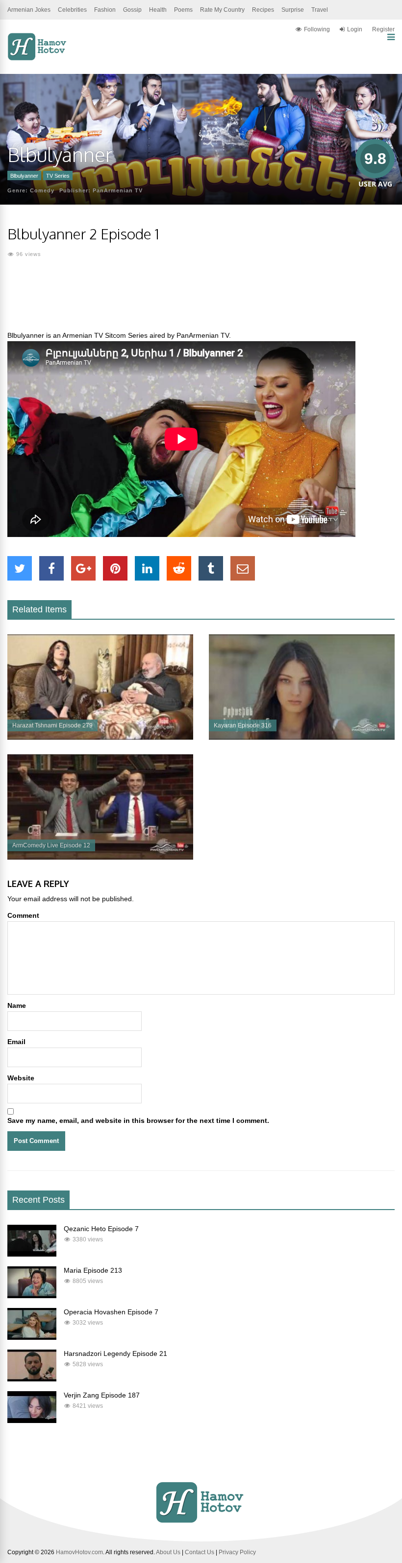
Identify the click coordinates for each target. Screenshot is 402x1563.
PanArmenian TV (118, 190)
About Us (168, 1552)
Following (317, 29)
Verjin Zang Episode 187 (102, 1395)
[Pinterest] (115, 568)
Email (16, 1042)
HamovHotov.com (79, 1552)
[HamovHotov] (38, 58)
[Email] (242, 568)
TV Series (58, 176)
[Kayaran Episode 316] (302, 737)
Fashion (105, 9)
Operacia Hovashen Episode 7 (111, 1312)
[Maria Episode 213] (31, 1296)
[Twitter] (19, 568)
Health (158, 9)
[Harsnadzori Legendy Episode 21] (31, 1379)
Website (20, 1078)
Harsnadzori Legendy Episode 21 (115, 1353)
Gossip (132, 9)
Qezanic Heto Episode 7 (101, 1229)
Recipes (263, 9)
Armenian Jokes (28, 9)
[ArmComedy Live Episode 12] (100, 857)
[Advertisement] (201, 300)
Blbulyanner (24, 176)
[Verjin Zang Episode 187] (31, 1420)
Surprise (292, 9)
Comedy (42, 190)
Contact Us (199, 1552)
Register (383, 29)
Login (354, 29)
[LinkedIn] (147, 568)
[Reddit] (179, 568)
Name (16, 1005)
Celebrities (72, 9)
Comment (23, 915)
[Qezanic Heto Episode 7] (31, 1254)
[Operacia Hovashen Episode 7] (31, 1337)
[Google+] (83, 568)
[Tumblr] (211, 568)
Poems (183, 9)
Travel (319, 9)
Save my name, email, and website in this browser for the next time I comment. (138, 1120)
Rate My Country (222, 9)
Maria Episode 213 (93, 1270)
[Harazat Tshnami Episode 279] (100, 737)
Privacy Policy (237, 1552)
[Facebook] (51, 568)
